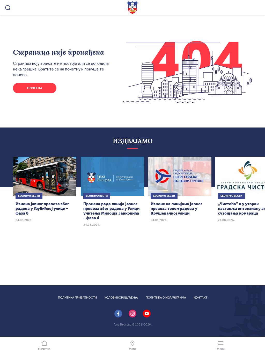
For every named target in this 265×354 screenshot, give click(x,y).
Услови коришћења (121, 297)
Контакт (200, 297)
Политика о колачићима (166, 297)
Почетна (34, 88)
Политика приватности (77, 297)
